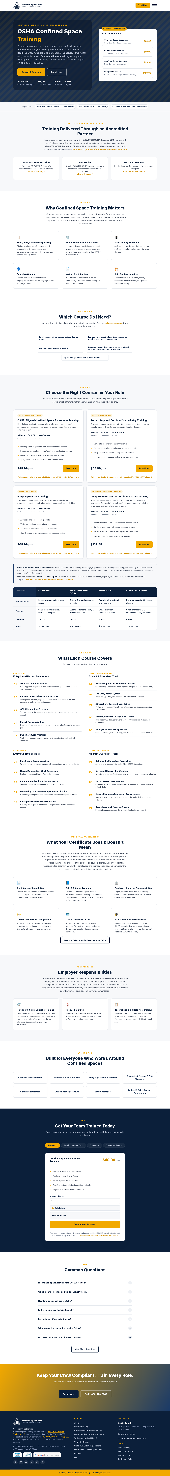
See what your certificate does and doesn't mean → (49, 579)
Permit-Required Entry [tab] (73, 1145)
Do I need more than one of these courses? (84, 1337)
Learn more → (90, 1019)
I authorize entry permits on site (53, 348)
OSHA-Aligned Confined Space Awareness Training (48, 420)
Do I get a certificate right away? (84, 1319)
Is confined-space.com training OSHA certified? (84, 1282)
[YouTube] (26, 1462)
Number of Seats (57, 1196)
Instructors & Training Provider (88, 1450)
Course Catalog (81, 1427)
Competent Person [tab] (114, 1145)
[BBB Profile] (27, 1454)
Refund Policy (124, 1455)
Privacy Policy (124, 1447)
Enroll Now (142, 5)
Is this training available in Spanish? (84, 1310)
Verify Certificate (82, 1442)
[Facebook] (15, 1462)
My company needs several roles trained (82, 357)
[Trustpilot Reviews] (47, 1454)
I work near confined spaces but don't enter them (58, 338)
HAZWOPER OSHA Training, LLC (55, 1437)
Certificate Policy (125, 1459)
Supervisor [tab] (94, 1145)
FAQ (76, 1457)
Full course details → (26, 477)
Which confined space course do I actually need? (84, 1291)
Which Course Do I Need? (85, 1438)
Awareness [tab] (52, 1145)
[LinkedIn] (37, 1462)
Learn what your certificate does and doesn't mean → (100, 149)
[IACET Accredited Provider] (17, 1454)
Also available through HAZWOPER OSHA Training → (57, 477)
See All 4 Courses (31, 72)
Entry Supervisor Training (32, 496)
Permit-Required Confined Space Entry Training (119, 420)
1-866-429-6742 (128, 1434)
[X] (32, 1462)
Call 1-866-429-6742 (96, 1394)
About (76, 1423)
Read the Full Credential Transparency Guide (85, 940)
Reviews (78, 1453)
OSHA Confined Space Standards (89, 1434)
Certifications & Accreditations (88, 1431)
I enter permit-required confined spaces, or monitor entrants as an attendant (107, 338)
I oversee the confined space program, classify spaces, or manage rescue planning (109, 348)
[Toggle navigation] (154, 5)
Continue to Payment (85, 1224)
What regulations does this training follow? (84, 1328)
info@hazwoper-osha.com (133, 1438)
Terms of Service (125, 1451)
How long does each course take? (84, 1301)
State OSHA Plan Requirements (88, 1446)
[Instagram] (21, 1462)
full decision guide (114, 323)
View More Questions (85, 1349)
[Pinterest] (42, 1462)
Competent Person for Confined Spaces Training (119, 496)
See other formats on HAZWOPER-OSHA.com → (99, 1236)
